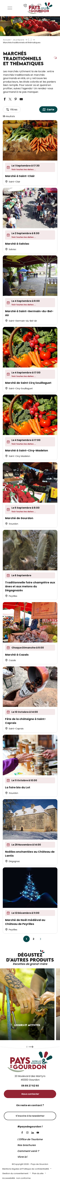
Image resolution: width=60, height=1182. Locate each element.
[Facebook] (22, 1133)
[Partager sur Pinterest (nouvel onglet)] (15, 99)
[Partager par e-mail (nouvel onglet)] (21, 99)
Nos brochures (26, 1145)
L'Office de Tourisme (30, 1139)
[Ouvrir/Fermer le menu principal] (10, 8)
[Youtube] (37, 1133)
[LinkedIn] (32, 1133)
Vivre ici (22, 1157)
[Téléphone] (25, 5)
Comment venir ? (28, 1151)
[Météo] (32, 5)
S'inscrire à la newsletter (30, 1115)
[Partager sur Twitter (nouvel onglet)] (10, 99)
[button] (40, 11)
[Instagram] (27, 1133)
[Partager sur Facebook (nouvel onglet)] (4, 99)
